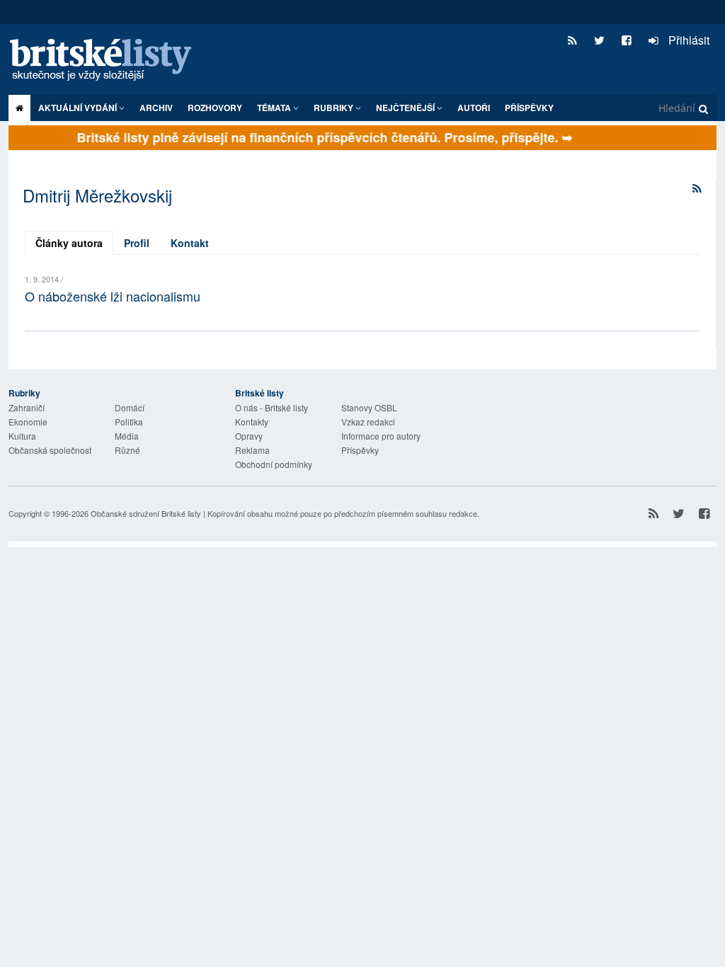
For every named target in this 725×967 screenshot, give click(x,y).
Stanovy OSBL (369, 407)
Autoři (473, 107)
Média (127, 436)
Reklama (252, 450)
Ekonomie (27, 422)
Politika (129, 422)
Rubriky (334, 107)
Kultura (22, 436)
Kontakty (251, 422)
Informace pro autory (381, 436)
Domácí (129, 407)
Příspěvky (529, 107)
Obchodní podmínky (273, 464)
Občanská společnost (49, 450)
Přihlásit (687, 40)
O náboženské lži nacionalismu (112, 296)
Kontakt (190, 243)
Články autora (69, 243)
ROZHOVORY (215, 107)
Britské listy (107, 60)
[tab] (69, 243)
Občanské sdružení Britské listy (146, 513)
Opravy (249, 436)
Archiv (156, 107)
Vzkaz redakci (368, 422)
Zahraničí (26, 407)
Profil (136, 243)
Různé (127, 450)
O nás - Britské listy (271, 407)
